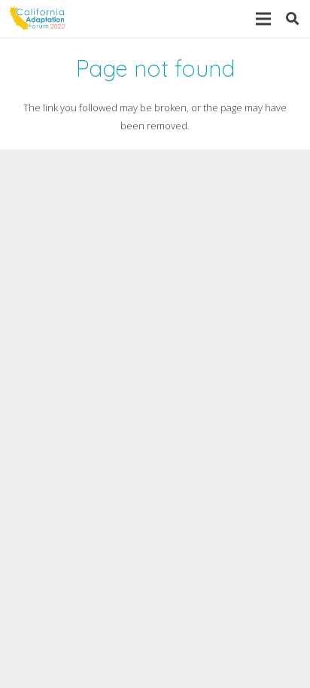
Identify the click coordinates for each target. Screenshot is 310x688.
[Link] (37, 19)
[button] (292, 19)
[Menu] (263, 19)
